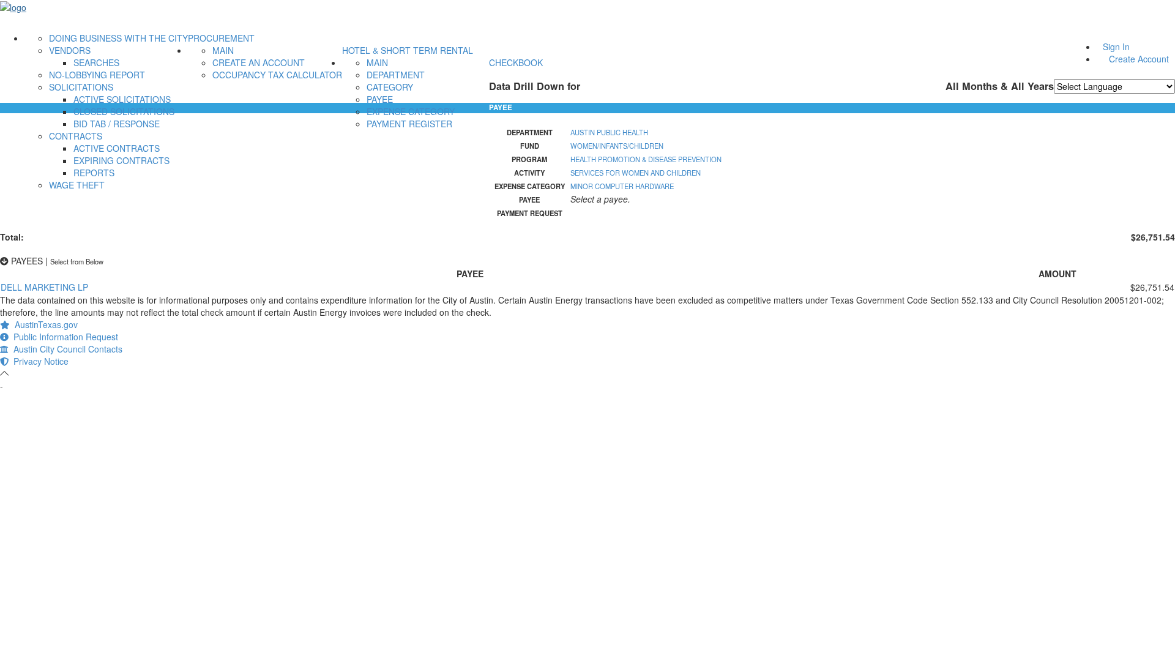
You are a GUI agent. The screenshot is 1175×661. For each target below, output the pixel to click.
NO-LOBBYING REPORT (97, 75)
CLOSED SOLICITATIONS (123, 111)
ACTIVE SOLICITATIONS (122, 99)
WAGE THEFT (77, 185)
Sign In (1116, 46)
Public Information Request (63, 336)
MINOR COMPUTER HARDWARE (622, 186)
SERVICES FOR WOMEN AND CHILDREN (635, 172)
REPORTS (93, 172)
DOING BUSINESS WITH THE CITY (118, 38)
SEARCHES (96, 62)
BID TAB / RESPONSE (116, 124)
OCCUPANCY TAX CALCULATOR (277, 75)
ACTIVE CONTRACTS (116, 148)
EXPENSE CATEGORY (411, 111)
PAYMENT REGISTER (409, 124)
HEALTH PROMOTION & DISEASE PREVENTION (646, 159)
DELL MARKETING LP (44, 287)
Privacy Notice (39, 361)
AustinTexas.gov (44, 324)
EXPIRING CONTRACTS (121, 160)
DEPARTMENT (396, 75)
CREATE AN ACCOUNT (258, 62)
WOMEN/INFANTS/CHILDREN (616, 146)
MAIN (223, 50)
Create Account (1139, 59)
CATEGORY (390, 87)
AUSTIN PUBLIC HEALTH (609, 132)
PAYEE (380, 99)
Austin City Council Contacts (65, 349)
